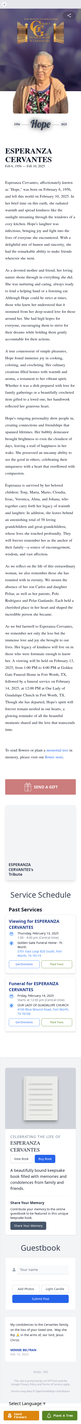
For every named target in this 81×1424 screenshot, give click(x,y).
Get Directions (24, 964)
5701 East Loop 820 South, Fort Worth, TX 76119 (39, 953)
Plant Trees (57, 964)
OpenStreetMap (45, 1391)
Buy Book (45, 1159)
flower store (54, 756)
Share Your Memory (28, 1226)
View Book (21, 1159)
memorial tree (57, 750)
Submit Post (40, 1299)
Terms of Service (52, 1384)
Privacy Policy (28, 1384)
